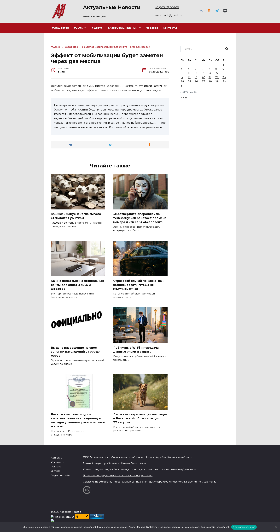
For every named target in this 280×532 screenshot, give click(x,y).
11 (189, 73)
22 (217, 77)
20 (203, 77)
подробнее (89, 527)
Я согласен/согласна (244, 527)
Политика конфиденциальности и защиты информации (117, 475)
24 (182, 81)
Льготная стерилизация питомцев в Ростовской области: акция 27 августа (140, 418)
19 (196, 77)
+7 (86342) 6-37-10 (167, 7)
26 (196, 81)
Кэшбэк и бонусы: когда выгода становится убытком (76, 216)
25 (189, 81)
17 (182, 77)
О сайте (55, 471)
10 (182, 73)
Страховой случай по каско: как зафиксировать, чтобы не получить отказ (138, 284)
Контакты (170, 27)
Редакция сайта (60, 475)
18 (189, 77)
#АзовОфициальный (122, 27)
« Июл (184, 97)
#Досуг (96, 27)
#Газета (152, 27)
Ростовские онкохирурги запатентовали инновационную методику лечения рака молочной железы (78, 420)
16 (223, 73)
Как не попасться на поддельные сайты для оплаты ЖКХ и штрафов (77, 284)
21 (210, 77)
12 (196, 73)
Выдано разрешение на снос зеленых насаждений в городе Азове (75, 351)
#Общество (60, 27)
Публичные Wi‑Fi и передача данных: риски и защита (136, 349)
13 (203, 73)
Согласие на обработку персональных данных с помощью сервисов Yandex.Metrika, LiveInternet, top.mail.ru (149, 481)
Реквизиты (57, 462)
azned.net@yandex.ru (169, 15)
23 (224, 77)
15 (216, 73)
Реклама (56, 466)
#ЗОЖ (78, 27)
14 (210, 73)
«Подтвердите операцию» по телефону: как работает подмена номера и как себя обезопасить (139, 218)
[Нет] (276, 527)
